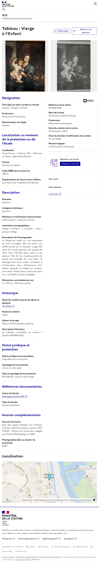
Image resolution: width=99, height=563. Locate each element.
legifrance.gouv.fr (50, 538)
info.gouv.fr (7, 538)
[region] (49, 482)
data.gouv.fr (69, 538)
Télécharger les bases (62, 547)
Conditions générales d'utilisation (49, 557)
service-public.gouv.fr (27, 538)
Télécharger (63, 31)
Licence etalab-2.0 (21, 559)
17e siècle (6, 306)
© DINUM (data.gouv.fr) (41, 500)
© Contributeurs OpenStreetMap (78, 500)
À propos (45, 547)
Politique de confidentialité (25, 557)
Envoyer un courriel (70, 163)
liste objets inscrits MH (13, 396)
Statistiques (80, 547)
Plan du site (22, 551)
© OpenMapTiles (58, 500)
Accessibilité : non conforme (12, 547)
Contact (32, 547)
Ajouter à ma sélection (86, 31)
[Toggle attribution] (94, 499)
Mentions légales (8, 557)
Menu (95, 3)
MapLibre (25, 500)
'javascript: (53, 194)
